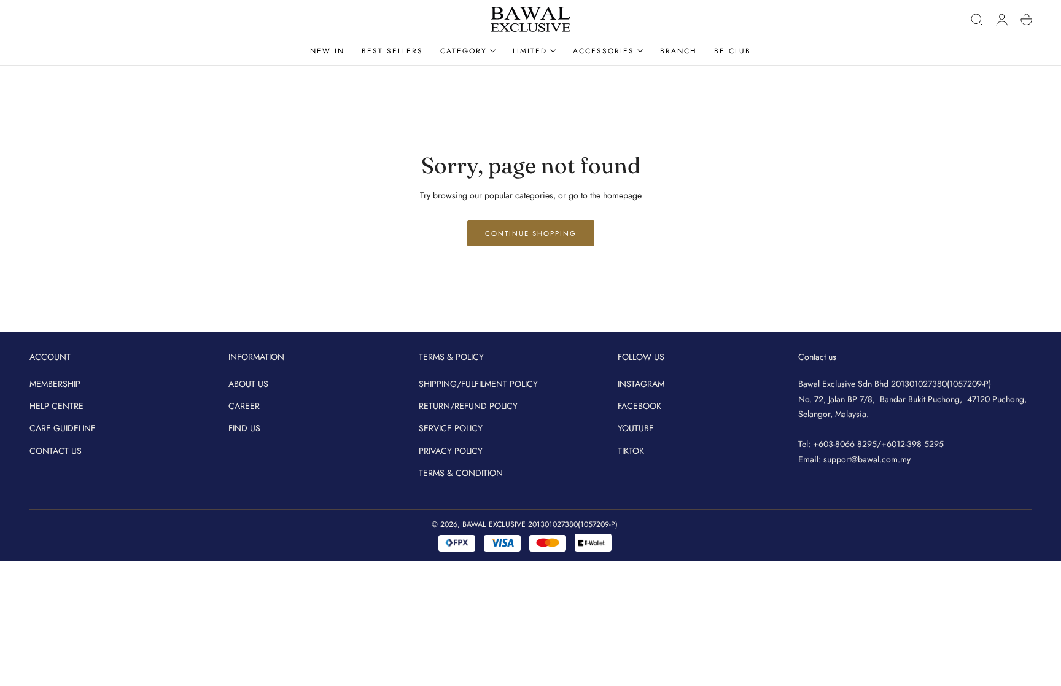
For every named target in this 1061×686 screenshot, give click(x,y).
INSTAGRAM (641, 384)
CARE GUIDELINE (62, 428)
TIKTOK (631, 450)
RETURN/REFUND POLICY (468, 406)
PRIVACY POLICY (451, 450)
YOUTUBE (636, 428)
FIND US (244, 428)
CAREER (244, 406)
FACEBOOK (639, 406)
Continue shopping (531, 233)
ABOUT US (248, 384)
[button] (977, 20)
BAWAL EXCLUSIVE (494, 524)
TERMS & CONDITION (461, 473)
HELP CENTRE (56, 406)
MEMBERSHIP (54, 384)
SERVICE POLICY (451, 428)
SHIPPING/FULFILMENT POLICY (478, 384)
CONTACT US (55, 450)
